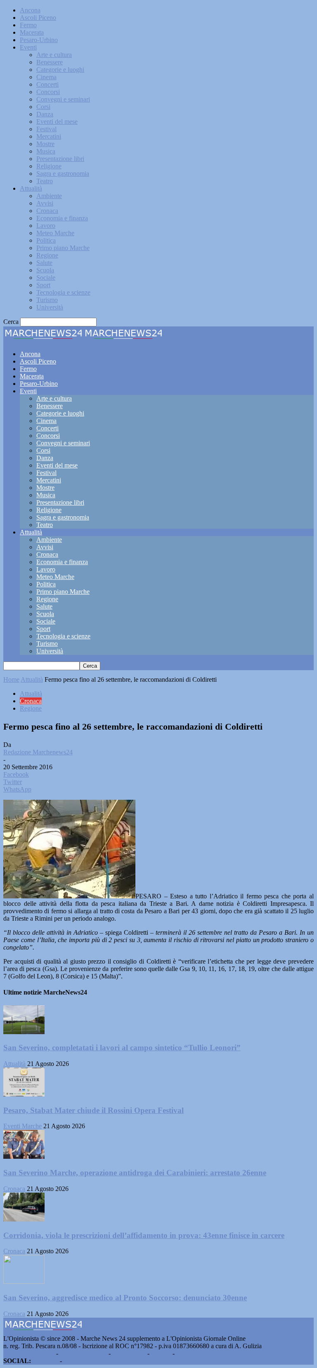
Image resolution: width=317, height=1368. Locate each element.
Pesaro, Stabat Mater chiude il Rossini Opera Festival (93, 1110)
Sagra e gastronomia (62, 173)
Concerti (47, 84)
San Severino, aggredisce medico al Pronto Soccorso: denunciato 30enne (125, 1297)
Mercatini (48, 136)
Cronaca (47, 210)
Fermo (28, 24)
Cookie (185, 1353)
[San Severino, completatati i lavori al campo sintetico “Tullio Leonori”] (24, 1031)
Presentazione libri (60, 158)
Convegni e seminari (63, 99)
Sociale (45, 277)
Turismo (47, 299)
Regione (47, 255)
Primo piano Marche (63, 247)
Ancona (30, 10)
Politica (46, 240)
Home (11, 679)
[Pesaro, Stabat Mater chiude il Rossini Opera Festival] (24, 1094)
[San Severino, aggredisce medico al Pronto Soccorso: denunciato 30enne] (24, 1281)
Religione (49, 166)
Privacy (161, 1353)
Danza (44, 114)
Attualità (31, 188)
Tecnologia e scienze (63, 292)
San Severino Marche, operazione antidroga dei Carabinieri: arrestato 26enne (134, 1172)
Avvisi (44, 203)
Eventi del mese (57, 121)
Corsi (43, 106)
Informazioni (129, 1353)
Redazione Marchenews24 (38, 752)
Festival (46, 128)
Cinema (46, 76)
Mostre (45, 143)
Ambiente (49, 195)
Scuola (45, 270)
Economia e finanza (62, 218)
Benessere (49, 62)
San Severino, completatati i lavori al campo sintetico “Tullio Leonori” (122, 1047)
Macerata (32, 32)
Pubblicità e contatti (28, 1353)
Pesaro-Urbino (39, 39)
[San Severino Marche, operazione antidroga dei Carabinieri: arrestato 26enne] (24, 1156)
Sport (43, 284)
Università (49, 307)
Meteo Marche (55, 232)
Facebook (45, 1360)
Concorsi (48, 91)
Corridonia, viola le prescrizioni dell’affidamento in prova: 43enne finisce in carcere (143, 1235)
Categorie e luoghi (60, 69)
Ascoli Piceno (38, 17)
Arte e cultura (54, 54)
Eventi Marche (22, 1125)
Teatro (44, 180)
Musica (45, 151)
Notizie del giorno (83, 1353)
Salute (44, 262)
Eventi (28, 47)
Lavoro (45, 225)
